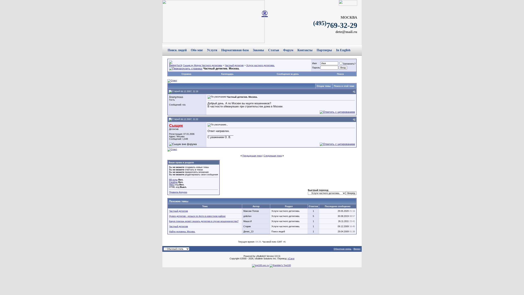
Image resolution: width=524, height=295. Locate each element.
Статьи (273, 50)
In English (343, 50)
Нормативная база (235, 50)
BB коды (173, 179)
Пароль (316, 67)
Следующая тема (273, 155)
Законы (258, 50)
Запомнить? (349, 63)
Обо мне (197, 50)
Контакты (305, 50)
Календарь (227, 74)
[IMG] (172, 184)
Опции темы (324, 86)
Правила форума (178, 192)
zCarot (291, 258)
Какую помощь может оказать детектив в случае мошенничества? (203, 221)
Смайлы (173, 182)
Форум (288, 50)
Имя (314, 63)
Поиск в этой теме (344, 86)
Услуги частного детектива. (260, 65)
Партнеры (324, 50)
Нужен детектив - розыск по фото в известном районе (197, 216)
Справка (186, 74)
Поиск (340, 74)
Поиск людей (177, 50)
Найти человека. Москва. (182, 231)
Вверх (356, 249)
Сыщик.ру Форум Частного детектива (202, 65)
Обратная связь (342, 249)
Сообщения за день (288, 74)
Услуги (212, 50)
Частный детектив (234, 65)
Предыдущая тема (252, 155)
